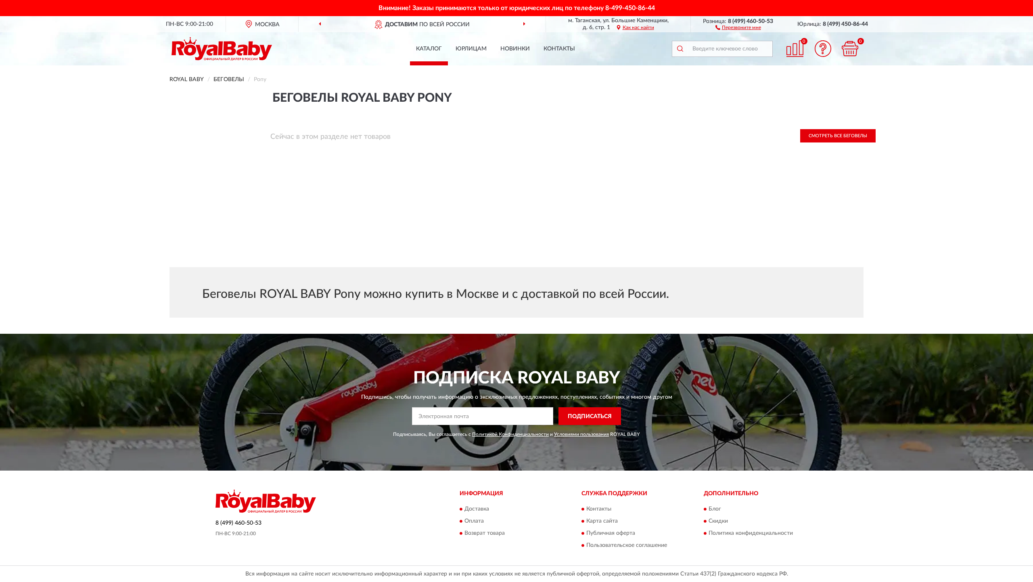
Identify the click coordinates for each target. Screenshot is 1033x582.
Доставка (476, 509)
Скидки (718, 521)
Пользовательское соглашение (626, 545)
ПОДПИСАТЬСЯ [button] (590, 416)
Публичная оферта (610, 533)
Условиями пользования (581, 434)
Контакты (559, 49)
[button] (738, 27)
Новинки (515, 49)
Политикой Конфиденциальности (510, 434)
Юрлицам (471, 49)
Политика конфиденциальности (751, 533)
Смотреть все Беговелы (838, 136)
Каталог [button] (429, 49)
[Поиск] (680, 49)
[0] (850, 48)
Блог (715, 509)
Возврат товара (484, 533)
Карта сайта (602, 521)
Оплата (474, 521)
